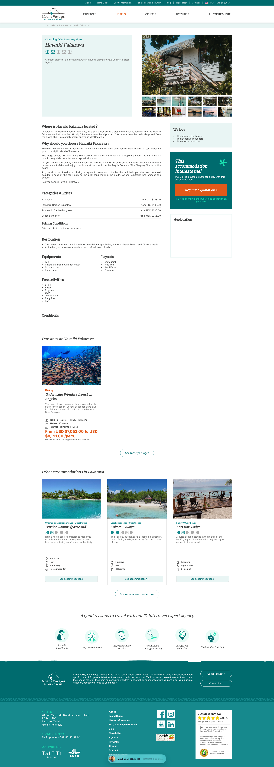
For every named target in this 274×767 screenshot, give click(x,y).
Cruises (150, 14)
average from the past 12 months (210, 722)
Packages (89, 14)
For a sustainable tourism (149, 3)
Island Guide (102, 3)
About (88, 3)
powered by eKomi (217, 753)
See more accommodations (137, 594)
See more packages (137, 453)
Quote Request (220, 14)
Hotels (121, 14)
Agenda (113, 737)
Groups (113, 746)
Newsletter (181, 3)
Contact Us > (216, 683)
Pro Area (114, 741)
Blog (168, 3)
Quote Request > (216, 673)
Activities (182, 14)
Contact (196, 3)
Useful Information (122, 3)
